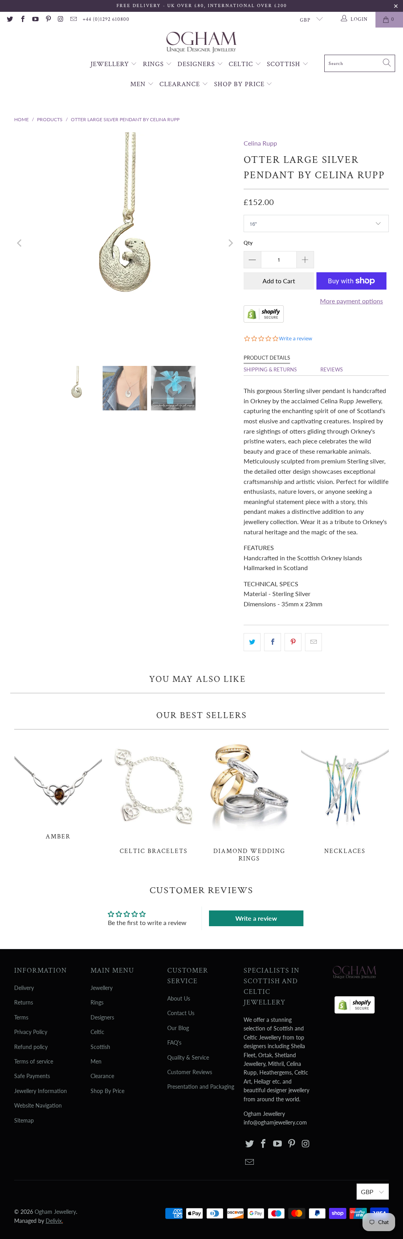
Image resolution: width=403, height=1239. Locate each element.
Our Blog (178, 1028)
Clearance (180, 84)
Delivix (54, 1220)
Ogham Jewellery (55, 1211)
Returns (23, 1002)
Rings (154, 64)
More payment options (351, 301)
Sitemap (24, 1120)
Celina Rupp (260, 143)
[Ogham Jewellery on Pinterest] (47, 20)
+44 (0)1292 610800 (106, 19)
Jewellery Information (40, 1091)
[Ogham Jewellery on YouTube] (35, 20)
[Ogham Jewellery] (201, 43)
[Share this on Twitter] (252, 642)
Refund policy (31, 1046)
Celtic (242, 64)
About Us (178, 998)
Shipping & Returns (270, 369)
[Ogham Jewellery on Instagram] (60, 20)
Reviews (331, 369)
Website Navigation (38, 1105)
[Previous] (20, 243)
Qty (248, 243)
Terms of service (33, 1061)
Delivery (24, 987)
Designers (197, 64)
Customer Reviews (189, 1072)
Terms (21, 1017)
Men (139, 84)
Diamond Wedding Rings (249, 800)
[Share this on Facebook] (272, 642)
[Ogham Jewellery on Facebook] (22, 20)
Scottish (284, 64)
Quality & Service (188, 1057)
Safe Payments (32, 1076)
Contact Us (180, 1013)
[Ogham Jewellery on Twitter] (9, 20)
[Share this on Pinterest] (293, 642)
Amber (58, 788)
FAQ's (174, 1042)
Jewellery (111, 64)
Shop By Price (240, 84)
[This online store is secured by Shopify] (264, 320)
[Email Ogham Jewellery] (73, 20)
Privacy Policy (30, 1031)
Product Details (267, 358)
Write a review (256, 918)
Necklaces (345, 796)
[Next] (230, 243)
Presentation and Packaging (200, 1086)
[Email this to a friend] (313, 642)
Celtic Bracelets (154, 796)
